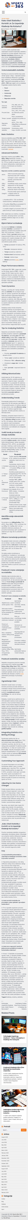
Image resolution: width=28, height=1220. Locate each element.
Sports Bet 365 (17, 1214)
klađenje (8, 997)
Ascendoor (16, 1216)
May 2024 (4, 1184)
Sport (3, 1209)
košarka (14, 997)
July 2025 (4, 1171)
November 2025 (5, 1160)
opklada (10, 149)
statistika (20, 997)
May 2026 (4, 1145)
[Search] (25, 12)
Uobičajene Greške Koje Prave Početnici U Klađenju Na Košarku (13, 1111)
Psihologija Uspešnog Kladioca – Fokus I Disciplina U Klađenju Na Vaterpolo (14, 1038)
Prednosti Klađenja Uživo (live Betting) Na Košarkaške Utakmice (13, 1069)
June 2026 (4, 1142)
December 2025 (5, 1158)
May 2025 (4, 1176)
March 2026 (4, 1150)
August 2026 (5, 1137)
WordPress (6, 1218)
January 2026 (5, 1155)
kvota (17, 259)
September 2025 (5, 1166)
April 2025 (4, 1179)
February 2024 (5, 1192)
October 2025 (5, 1163)
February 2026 (5, 1152)
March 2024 (4, 1189)
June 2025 (4, 1174)
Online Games (5, 18)
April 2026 (4, 1147)
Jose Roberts (6, 29)
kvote (22, 673)
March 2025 (4, 1181)
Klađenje (4, 1204)
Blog (3, 1201)
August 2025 (5, 1168)
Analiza (3, 1198)
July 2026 (4, 1139)
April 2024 (4, 1187)
